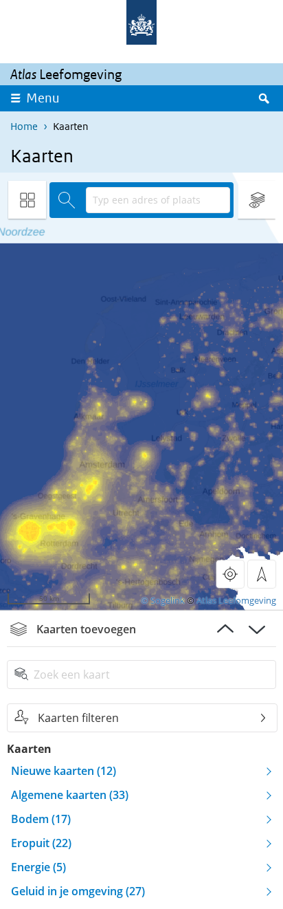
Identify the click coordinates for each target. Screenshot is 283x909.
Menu (43, 98)
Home (24, 126)
